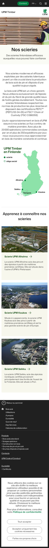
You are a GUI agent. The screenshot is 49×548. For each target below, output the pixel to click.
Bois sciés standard (11, 438)
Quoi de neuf (11, 421)
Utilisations (10, 412)
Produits (5, 435)
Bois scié (9, 409)
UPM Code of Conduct (11, 458)
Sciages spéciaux (10, 441)
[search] (40, 3)
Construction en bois (11, 443)
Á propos (9, 415)
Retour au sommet (14, 403)
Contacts (5, 453)
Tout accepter (24, 521)
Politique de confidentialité (27, 511)
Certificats (7, 469)
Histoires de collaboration (16, 428)
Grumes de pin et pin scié (13, 446)
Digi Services (11, 425)
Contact (23, 3)
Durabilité (10, 418)
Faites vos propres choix (24, 538)
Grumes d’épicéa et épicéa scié (16, 449)
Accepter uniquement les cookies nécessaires (24, 530)
